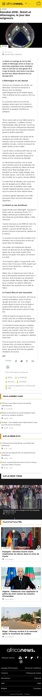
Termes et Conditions (33, 668)
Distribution (5, 678)
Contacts (4, 673)
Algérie (6, 588)
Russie (4, 46)
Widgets (4, 688)
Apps (39, 683)
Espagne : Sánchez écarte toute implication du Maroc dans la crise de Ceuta (20, 553)
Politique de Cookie (33, 673)
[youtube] (20, 658)
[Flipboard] (32, 658)
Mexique (11, 382)
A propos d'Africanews (9, 668)
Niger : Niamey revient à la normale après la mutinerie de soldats (19, 632)
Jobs (3, 683)
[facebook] (37, 658)
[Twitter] (26, 658)
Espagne (6, 548)
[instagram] (21, 661)
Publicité (37, 678)
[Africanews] (14, 4)
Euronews (37, 688)
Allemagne (22, 378)
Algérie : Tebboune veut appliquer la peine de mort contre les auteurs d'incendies (20, 593)
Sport (4, 9)
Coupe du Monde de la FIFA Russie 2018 (21, 387)
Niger (5, 628)
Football (23, 382)
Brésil (10, 378)
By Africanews (7, 52)
